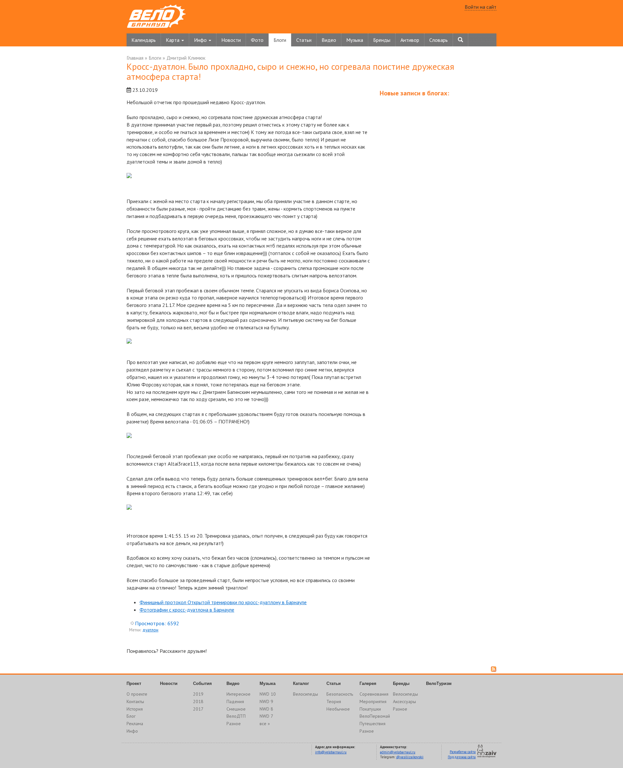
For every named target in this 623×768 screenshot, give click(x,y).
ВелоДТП (236, 716)
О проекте (137, 694)
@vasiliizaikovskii (409, 757)
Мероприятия (373, 701)
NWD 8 (266, 709)
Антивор (409, 40)
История (135, 709)
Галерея (368, 683)
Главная (135, 58)
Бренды (381, 40)
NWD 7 (266, 716)
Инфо (132, 731)
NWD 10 (268, 694)
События (202, 683)
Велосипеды (305, 694)
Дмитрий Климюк (185, 58)
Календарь (143, 40)
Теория (333, 701)
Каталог (301, 683)
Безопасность (339, 694)
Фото (257, 40)
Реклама (135, 723)
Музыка (354, 40)
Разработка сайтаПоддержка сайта (462, 754)
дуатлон (150, 630)
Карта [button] (173, 40)
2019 (198, 694)
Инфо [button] (201, 40)
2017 (198, 709)
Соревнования (374, 694)
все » (265, 723)
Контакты (135, 701)
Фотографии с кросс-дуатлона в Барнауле (187, 609)
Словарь (438, 40)
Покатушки (370, 709)
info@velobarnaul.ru (331, 752)
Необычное (338, 709)
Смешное (236, 709)
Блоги (280, 40)
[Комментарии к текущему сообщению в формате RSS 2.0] (493, 669)
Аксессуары (404, 701)
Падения (235, 701)
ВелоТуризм (439, 683)
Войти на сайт (480, 7)
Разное (233, 723)
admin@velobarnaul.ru (397, 752)
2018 (198, 701)
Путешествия (372, 723)
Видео (329, 40)
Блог (131, 716)
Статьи (304, 40)
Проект (134, 683)
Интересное (238, 694)
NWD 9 (266, 701)
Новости (231, 40)
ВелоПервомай (375, 716)
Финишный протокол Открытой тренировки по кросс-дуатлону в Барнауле (223, 602)
